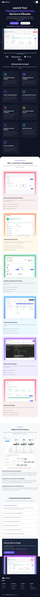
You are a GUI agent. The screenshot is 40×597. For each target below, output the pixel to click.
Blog (31, 585)
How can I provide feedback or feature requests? (14, 533)
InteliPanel (8, 594)
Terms (30, 594)
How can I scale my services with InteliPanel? (12, 513)
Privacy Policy (35, 594)
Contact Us (23, 588)
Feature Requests (33, 588)
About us (22, 585)
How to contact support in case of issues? (12, 529)
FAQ (3, 588)
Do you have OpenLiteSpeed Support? (11, 521)
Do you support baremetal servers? (11, 525)
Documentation (14, 585)
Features (3, 585)
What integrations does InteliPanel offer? (12, 517)
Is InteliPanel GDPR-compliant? (10, 505)
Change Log (13, 588)
